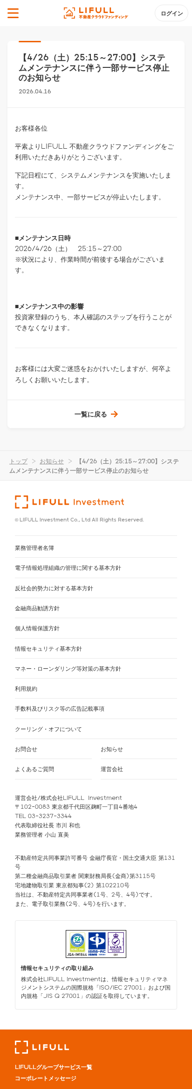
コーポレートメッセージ (45, 1078)
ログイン (172, 13)
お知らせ (52, 460)
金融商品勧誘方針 (37, 608)
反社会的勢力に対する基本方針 (54, 588)
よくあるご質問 (34, 769)
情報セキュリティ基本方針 (48, 648)
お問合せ (26, 749)
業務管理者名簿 (34, 547)
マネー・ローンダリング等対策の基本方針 (68, 668)
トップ (18, 460)
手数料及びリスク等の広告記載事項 (59, 708)
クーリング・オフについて (48, 729)
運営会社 (112, 769)
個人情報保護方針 (37, 628)
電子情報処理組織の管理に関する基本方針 (68, 567)
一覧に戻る (91, 414)
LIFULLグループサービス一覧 (53, 1066)
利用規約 (26, 688)
